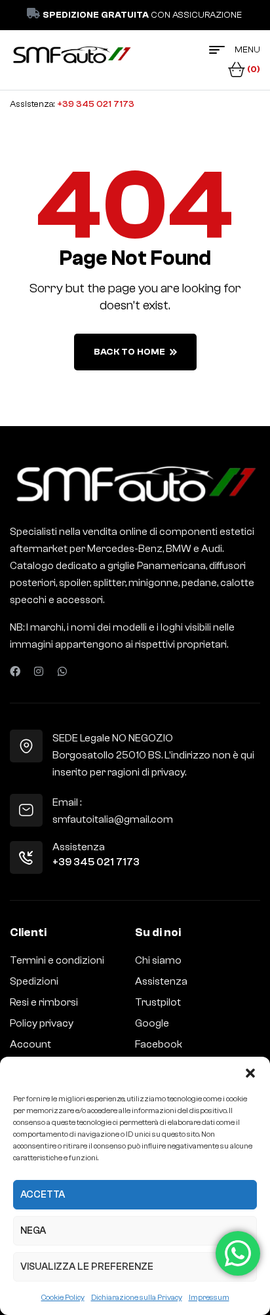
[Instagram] (38, 671)
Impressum (209, 1297)
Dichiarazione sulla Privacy (136, 1297)
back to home (129, 352)
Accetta (42, 1194)
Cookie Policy (63, 1297)
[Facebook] (15, 671)
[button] (250, 1073)
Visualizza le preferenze (86, 1266)
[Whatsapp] (62, 671)
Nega (33, 1230)
